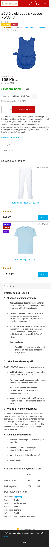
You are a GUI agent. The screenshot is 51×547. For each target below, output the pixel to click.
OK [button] (24, 542)
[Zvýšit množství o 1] (11, 108)
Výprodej (18, 497)
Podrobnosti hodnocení (35, 27)
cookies (5, 536)
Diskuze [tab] (13, 286)
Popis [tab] (6, 286)
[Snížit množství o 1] (11, 111)
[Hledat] (30, 3)
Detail (43, 218)
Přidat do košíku (26, 109)
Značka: (11, 30)
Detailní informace (9, 137)
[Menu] (45, 3)
